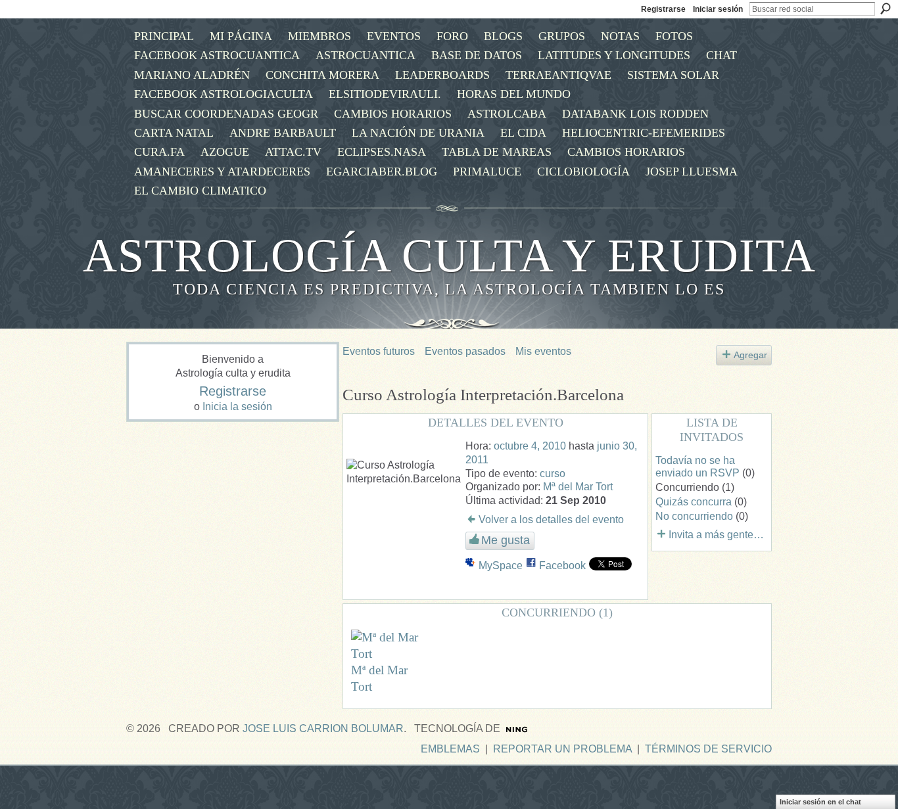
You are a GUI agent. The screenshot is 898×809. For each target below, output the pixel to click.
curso (552, 473)
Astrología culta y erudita (449, 255)
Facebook (562, 565)
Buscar (885, 8)
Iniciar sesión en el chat (820, 802)
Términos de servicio (708, 748)
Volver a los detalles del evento (551, 519)
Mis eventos (543, 351)
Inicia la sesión (237, 406)
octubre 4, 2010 (530, 445)
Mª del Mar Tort (578, 486)
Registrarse (663, 9)
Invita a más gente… (716, 534)
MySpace (501, 565)
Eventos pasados (465, 351)
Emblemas (450, 748)
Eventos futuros (379, 351)
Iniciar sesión (718, 9)
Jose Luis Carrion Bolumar (323, 728)
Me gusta (505, 540)
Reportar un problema (562, 748)
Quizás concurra (693, 501)
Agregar (750, 355)
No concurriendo (694, 516)
